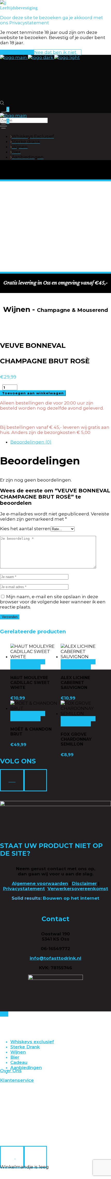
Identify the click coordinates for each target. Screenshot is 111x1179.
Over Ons (11, 1070)
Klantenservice (17, 1080)
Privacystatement (24, 888)
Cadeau (18, 1062)
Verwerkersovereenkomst (77, 888)
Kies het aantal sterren (25, 528)
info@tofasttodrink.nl (55, 958)
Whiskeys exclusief (32, 1041)
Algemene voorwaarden (40, 883)
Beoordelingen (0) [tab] (30, 442)
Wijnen (18, 1052)
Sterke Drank (25, 1046)
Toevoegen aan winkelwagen (33, 393)
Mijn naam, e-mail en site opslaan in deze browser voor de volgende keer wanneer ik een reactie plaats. (53, 602)
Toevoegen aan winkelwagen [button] (27, 664)
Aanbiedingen (26, 1067)
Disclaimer (84, 883)
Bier (14, 1057)
